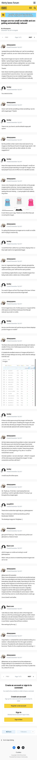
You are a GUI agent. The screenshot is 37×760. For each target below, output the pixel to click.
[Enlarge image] (18, 203)
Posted (14, 47)
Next (30, 37)
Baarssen (10, 546)
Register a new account (18, 706)
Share (9, 732)
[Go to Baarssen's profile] (4, 547)
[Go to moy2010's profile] (4, 505)
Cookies (18, 752)
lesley (9, 87)
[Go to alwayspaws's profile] (4, 46)
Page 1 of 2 (18, 37)
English (16, 30)
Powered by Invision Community (18, 757)
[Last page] (34, 37)
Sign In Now (18, 719)
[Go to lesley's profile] (4, 88)
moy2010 (10, 504)
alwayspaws (7, 28)
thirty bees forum (10, 2)
